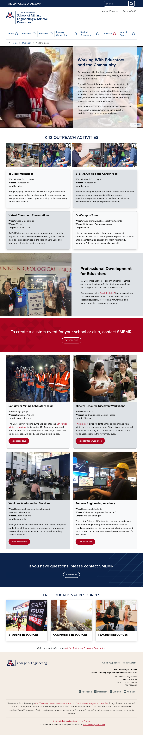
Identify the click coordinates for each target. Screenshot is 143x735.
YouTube (131, 691)
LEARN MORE (85, 541)
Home (15, 43)
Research (43, 33)
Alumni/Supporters (111, 11)
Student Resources (85, 34)
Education (26, 33)
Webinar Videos (19, 541)
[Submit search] (132, 4)
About (11, 33)
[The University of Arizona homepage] (24, 3)
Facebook (86, 691)
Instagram (102, 691)
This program (82, 423)
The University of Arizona (94, 724)
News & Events (123, 34)
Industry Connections (62, 34)
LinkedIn (117, 691)
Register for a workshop (90, 440)
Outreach (107, 33)
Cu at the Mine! (107, 293)
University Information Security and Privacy (71, 721)
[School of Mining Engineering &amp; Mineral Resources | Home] (26, 17)
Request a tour (19, 440)
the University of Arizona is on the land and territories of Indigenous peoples (71, 703)
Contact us (71, 574)
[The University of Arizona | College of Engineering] (26, 663)
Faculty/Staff (129, 11)
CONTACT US (71, 340)
